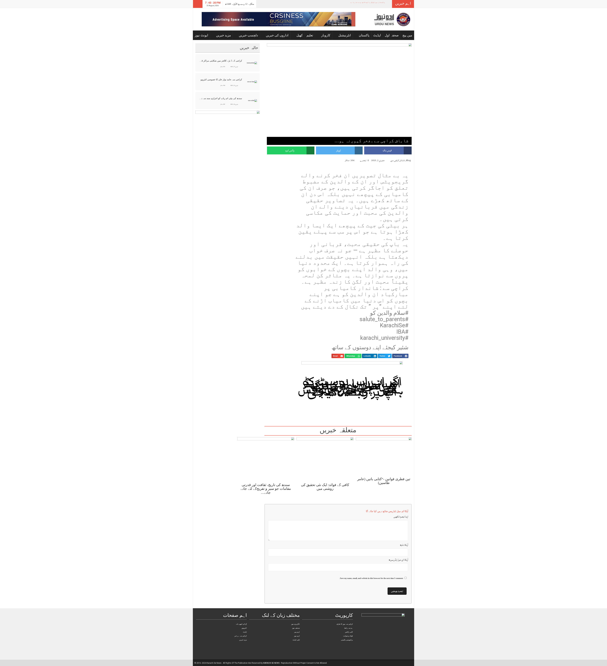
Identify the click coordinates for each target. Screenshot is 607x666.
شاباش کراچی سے (397, 160)
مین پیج (407, 35)
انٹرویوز (244, 618)
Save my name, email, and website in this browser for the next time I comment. (371, 568)
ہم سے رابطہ (348, 618)
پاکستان (364, 35)
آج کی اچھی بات (241, 614)
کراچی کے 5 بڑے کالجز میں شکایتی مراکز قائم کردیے (220, 61)
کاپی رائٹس (349, 622)
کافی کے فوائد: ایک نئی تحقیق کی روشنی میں (325, 476)
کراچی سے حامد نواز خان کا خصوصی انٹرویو (221, 79)
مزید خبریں (223, 35)
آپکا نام (404, 534)
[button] (400, 356)
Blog (408, 160)
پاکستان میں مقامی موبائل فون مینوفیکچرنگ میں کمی (367, 2)
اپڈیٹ (377, 35)
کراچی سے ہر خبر (240, 625)
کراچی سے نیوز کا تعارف (344, 614)
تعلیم (310, 35)
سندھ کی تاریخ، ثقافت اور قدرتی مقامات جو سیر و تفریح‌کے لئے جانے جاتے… (266, 478)
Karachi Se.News (271, 653)
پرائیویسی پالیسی (347, 629)
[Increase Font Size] (273, 160)
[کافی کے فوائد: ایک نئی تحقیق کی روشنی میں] (325, 449)
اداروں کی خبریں (277, 35)
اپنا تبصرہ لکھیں (401, 506)
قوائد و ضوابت (348, 625)
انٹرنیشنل (344, 35)
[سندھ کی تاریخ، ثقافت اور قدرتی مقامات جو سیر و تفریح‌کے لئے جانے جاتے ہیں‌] (265, 449)
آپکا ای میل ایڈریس (398, 549)
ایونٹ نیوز (201, 35)
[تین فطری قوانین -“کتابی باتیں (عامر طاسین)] (384, 446)
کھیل (299, 35)
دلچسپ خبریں (248, 35)
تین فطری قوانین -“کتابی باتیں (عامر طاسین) (383, 470)
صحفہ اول (392, 35)
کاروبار (325, 35)
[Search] (197, 4)
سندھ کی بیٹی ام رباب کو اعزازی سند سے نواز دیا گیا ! (220, 98)
